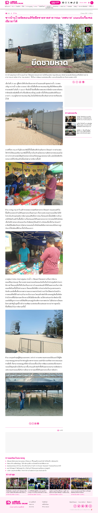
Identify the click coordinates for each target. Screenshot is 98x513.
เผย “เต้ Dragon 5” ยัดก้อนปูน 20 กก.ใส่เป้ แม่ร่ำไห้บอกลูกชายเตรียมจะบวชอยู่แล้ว (28, 468)
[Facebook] (33, 423)
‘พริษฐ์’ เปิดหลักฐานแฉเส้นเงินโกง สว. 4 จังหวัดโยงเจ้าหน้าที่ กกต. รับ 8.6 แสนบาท (84, 118)
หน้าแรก (7, 6)
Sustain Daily (72, 6)
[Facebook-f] (75, 506)
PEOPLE (55, 6)
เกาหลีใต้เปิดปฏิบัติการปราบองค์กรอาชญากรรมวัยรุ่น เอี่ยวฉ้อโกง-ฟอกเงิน (37, 492)
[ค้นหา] (91, 2)
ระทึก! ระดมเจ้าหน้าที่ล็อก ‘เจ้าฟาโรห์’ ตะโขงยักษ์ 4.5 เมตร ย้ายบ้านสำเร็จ (26, 470)
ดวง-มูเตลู (29, 6)
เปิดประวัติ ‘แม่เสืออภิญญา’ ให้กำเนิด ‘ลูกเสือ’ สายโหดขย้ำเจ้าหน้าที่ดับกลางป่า (28, 463)
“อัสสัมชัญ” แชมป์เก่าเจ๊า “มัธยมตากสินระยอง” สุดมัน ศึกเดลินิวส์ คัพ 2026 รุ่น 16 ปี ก (16, 492)
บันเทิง (18, 6)
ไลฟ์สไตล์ (42, 6)
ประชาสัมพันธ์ (83, 6)
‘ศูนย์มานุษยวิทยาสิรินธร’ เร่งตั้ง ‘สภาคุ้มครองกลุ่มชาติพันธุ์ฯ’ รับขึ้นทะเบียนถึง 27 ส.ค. (59, 492)
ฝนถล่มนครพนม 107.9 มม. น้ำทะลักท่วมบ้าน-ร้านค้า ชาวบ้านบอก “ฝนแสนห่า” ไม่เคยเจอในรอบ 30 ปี (34, 466)
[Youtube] (82, 506)
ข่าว (13, 6)
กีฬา (23, 6)
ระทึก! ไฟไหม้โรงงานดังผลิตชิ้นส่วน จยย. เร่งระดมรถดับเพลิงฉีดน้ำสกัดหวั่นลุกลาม (84, 125)
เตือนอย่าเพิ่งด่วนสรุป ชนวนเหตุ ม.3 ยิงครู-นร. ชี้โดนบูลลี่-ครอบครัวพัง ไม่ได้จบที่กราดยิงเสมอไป (32, 461)
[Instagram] (90, 506)
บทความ (62, 6)
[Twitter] (35, 423)
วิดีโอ (90, 6)
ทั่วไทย (15, 13)
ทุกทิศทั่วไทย (49, 8)
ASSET (48, 6)
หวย (35, 6)
